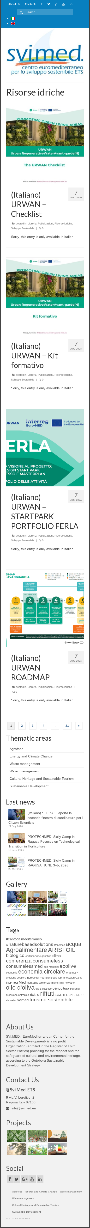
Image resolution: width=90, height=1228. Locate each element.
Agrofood (17, 749)
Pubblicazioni (45, 223)
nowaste (70, 982)
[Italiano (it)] (13, 18)
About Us (14, 4)
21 (67, 725)
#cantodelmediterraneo (24, 939)
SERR (80, 994)
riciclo (34, 994)
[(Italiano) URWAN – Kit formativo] (45, 296)
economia (11, 972)
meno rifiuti (57, 982)
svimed (23, 1000)
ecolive (68, 966)
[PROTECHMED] (36, 1136)
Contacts (30, 4)
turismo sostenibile (51, 1000)
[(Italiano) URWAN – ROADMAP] (45, 608)
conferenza (19, 961)
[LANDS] (16, 1136)
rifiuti (47, 993)
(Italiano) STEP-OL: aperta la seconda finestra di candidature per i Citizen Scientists (45, 817)
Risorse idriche (63, 223)
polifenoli (75, 988)
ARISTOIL (61, 949)
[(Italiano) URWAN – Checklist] (45, 145)
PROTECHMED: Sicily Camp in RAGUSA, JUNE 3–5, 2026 (51, 863)
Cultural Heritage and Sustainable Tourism (42, 778)
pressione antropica (17, 994)
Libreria (32, 223)
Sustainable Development (29, 786)
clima (56, 956)
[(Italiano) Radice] (57, 1136)
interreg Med (16, 982)
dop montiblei (51, 966)
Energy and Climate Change (31, 756)
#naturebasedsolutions (29, 944)
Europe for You (35, 977)
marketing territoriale (38, 982)
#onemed (59, 945)
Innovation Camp (72, 977)
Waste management (25, 764)
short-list (11, 1000)
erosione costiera (16, 977)
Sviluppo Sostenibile (22, 228)
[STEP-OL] (16, 1149)
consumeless (48, 961)
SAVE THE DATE (65, 994)
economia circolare (41, 971)
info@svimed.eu (23, 1108)
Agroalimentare (26, 949)
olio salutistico (44, 988)
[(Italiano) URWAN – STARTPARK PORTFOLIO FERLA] (45, 447)
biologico (15, 955)
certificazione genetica (38, 956)
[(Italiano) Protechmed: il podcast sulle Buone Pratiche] (16, 910)
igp (60, 977)
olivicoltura (61, 988)
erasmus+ (72, 972)
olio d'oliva (20, 987)
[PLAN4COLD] (57, 1149)
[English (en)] (13, 23)
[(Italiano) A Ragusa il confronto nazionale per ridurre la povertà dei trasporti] (57, 910)
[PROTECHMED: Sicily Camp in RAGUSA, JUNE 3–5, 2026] (57, 897)
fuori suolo (51, 977)
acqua (73, 944)
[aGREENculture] (36, 1149)
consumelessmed (24, 966)
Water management (25, 771)
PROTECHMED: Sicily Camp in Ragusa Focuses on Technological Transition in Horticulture (44, 841)
